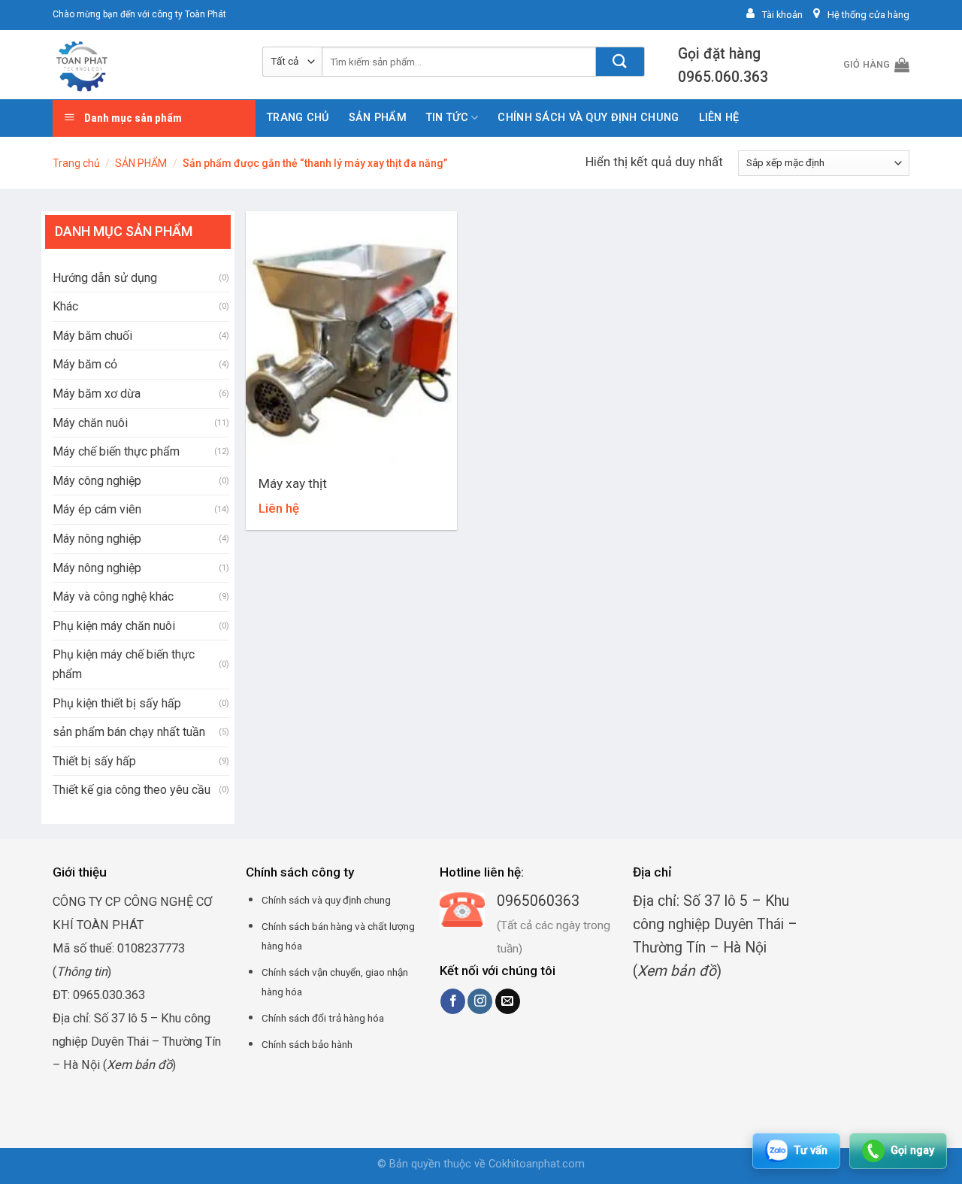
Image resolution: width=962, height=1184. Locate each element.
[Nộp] (620, 62)
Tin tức (447, 117)
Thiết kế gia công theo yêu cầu (131, 790)
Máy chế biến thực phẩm (116, 451)
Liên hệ (719, 117)
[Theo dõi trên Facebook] (452, 1001)
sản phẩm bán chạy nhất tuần (129, 732)
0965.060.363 (723, 77)
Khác (65, 306)
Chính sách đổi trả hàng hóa (323, 1018)
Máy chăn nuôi (90, 423)
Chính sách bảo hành (307, 1044)
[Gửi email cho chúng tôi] (507, 1001)
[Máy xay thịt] (351, 338)
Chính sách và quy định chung (588, 117)
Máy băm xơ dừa (97, 393)
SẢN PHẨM (378, 117)
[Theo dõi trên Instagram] (479, 1001)
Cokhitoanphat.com (537, 1164)
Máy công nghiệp (97, 481)
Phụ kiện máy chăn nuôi (114, 626)
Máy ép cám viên (97, 509)
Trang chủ (298, 117)
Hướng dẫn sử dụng (105, 278)
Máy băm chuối (92, 336)
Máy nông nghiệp (97, 538)
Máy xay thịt (293, 483)
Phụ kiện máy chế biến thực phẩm (124, 664)
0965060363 (538, 901)
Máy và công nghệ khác (113, 596)
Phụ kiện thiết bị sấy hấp (117, 703)
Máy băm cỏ (85, 364)
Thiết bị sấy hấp (94, 761)
